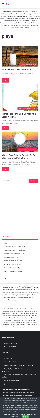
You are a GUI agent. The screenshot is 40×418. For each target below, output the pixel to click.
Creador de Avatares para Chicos (27, 14)
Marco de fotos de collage (13, 20)
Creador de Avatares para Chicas (14, 246)
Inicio (5, 243)
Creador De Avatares (32, 23)
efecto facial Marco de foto (13, 309)
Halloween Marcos (29, 309)
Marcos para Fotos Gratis (20, 11)
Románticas (27, 20)
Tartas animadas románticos (30, 18)
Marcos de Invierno (19, 322)
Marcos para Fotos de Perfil (10, 18)
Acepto (25, 416)
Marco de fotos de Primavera (13, 315)
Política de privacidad (10, 343)
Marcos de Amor (18, 320)
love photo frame (22, 327)
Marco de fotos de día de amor (13, 311)
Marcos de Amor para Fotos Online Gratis (24, 25)
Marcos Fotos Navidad (17, 324)
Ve (5, 80)
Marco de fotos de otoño (28, 313)
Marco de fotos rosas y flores (19, 318)
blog (5, 278)
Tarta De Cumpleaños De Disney (11, 16)
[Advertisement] (20, 209)
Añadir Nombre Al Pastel (31, 16)
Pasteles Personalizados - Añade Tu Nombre (18, 365)
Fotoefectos (5, 25)
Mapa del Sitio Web (10, 347)
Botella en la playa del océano (17, 69)
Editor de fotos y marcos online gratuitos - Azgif (18, 392)
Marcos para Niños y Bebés (20, 27)
